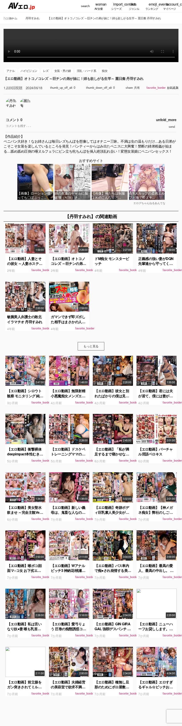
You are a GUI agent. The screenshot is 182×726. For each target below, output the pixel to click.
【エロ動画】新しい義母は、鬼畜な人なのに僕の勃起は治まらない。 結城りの (68, 515)
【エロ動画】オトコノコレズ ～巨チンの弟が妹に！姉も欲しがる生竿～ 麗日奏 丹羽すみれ (69, 266)
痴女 (104, 71)
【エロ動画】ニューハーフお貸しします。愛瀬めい (155, 628)
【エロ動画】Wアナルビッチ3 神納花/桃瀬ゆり (68, 570)
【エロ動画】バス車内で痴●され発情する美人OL (113, 570)
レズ (46, 71)
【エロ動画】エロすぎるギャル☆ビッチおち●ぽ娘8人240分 (156, 687)
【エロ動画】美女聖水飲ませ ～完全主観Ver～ (24, 512)
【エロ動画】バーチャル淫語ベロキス (155, 451)
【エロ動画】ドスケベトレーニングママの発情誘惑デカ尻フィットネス (68, 456)
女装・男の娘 (62, 71)
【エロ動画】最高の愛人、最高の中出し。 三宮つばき (156, 570)
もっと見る (91, 346)
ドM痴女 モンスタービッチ (112, 261)
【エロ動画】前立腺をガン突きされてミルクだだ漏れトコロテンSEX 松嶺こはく (24, 689)
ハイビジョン (29, 71)
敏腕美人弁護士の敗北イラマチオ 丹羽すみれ (24, 319)
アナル (10, 71)
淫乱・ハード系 (86, 71)
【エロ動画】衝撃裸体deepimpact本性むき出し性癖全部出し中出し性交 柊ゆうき (25, 456)
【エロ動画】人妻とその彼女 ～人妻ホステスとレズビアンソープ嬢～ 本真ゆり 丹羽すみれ (25, 266)
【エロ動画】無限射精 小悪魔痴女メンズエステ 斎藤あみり (68, 395)
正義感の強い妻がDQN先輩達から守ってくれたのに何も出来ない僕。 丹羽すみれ (156, 266)
